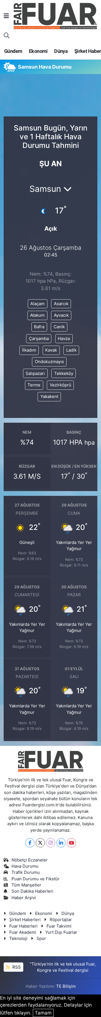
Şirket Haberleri (25, 919)
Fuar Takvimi (59, 926)
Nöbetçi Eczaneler (30, 860)
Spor (41, 938)
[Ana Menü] (6, 16)
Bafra (39, 326)
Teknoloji (18, 938)
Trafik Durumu (26, 872)
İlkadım (29, 350)
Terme (33, 385)
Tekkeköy (63, 373)
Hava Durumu (25, 866)
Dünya (61, 51)
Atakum (37, 315)
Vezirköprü (60, 385)
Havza (64, 338)
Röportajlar (61, 919)
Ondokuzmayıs (49, 361)
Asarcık (61, 303)
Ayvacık (61, 315)
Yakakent (49, 396)
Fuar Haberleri (23, 926)
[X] (40, 842)
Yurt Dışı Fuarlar (61, 932)
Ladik (71, 350)
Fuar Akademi (22, 932)
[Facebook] (30, 842)
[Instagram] (50, 842)
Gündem (13, 51)
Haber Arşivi (24, 897)
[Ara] (7, 35)
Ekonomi (38, 51)
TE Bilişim (66, 986)
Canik (59, 326)
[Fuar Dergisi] (55, 15)
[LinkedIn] (61, 842)
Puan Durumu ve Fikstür (35, 878)
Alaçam (37, 303)
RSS (16, 967)
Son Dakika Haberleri (32, 891)
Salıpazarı (35, 373)
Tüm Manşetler (26, 885)
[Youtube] (71, 842)
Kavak (51, 350)
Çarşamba (39, 338)
